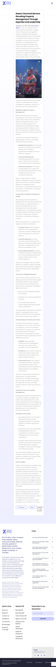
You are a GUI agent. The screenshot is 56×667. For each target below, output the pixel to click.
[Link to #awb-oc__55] (52, 3)
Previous (22, 507)
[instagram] (41, 655)
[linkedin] (44, 655)
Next (32, 507)
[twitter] (38, 655)
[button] (42, 537)
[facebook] (35, 655)
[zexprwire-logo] (7, 1)
